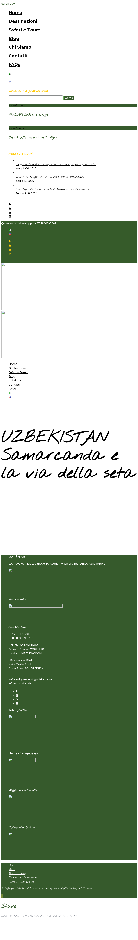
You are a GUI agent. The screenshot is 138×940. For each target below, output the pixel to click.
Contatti (18, 55)
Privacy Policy (17, 873)
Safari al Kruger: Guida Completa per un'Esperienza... (50, 177)
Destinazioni (23, 21)
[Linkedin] (10, 212)
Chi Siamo (20, 47)
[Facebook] (16, 691)
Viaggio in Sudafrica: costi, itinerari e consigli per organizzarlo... (56, 164)
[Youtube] (10, 208)
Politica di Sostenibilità (23, 878)
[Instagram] (10, 217)
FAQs (14, 64)
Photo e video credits (21, 882)
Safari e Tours (24, 29)
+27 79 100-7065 (46, 223)
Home (15, 12)
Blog (14, 38)
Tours (12, 869)
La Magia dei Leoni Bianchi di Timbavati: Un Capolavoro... (53, 189)
